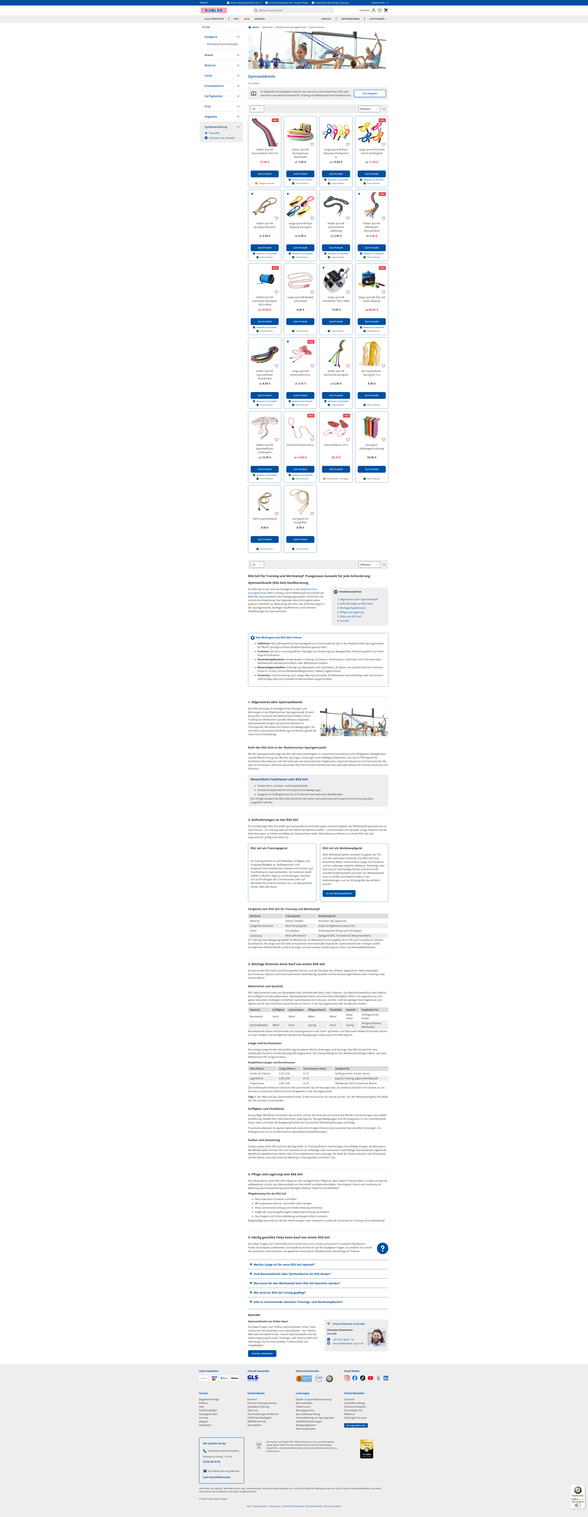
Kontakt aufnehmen (262, 1353)
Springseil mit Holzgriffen (300, 520)
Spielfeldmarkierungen (309, 1421)
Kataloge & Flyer (208, 1414)
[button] (221, 36)
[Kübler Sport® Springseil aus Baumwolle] (300, 132)
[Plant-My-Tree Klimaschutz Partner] (259, 1445)
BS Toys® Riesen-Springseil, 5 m (372, 372)
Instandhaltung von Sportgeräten (315, 1417)
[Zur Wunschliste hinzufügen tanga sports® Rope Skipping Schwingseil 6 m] (348, 144)
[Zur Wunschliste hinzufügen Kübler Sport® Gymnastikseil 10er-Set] (276, 144)
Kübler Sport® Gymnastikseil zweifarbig (336, 227)
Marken (260, 18)
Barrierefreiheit (314, 1506)
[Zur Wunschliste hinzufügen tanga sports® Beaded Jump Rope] (312, 292)
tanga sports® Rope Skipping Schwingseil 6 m (336, 153)
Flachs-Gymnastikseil (265, 518)
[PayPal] (224, 1378)
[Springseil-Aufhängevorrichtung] (372, 428)
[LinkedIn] (386, 1378)
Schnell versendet (258, 1371)
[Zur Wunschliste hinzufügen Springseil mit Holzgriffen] (312, 513)
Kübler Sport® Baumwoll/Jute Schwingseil (264, 448)
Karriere (252, 1399)
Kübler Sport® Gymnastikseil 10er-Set (265, 151)
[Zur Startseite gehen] (214, 10)
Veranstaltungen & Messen (263, 1414)
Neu (236, 18)
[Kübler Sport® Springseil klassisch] (265, 206)
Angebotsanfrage (209, 1399)
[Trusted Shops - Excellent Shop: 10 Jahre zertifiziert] (366, 1448)
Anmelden (364, 10)
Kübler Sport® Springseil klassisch (265, 225)
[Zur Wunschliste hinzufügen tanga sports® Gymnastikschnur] (312, 366)
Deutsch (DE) (378, 2)
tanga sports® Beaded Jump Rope (300, 299)
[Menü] (583, 1487)
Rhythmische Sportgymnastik (291, 27)
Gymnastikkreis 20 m (336, 445)
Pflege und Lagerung (352, 612)
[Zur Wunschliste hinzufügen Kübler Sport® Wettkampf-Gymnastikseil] (383, 218)
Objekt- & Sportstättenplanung (313, 1399)
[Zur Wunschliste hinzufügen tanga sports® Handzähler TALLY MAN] (348, 292)
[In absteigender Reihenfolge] (384, 109)
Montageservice (305, 1410)
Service (326, 18)
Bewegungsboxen (306, 1425)
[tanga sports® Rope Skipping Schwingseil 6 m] (336, 132)
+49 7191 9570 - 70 (343, 1339)
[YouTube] (370, 1378)
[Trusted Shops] (329, 1378)
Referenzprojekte (306, 1428)
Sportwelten (254, 1425)
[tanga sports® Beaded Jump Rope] (300, 280)
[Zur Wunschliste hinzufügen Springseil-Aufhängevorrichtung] (383, 440)
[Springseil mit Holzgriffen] (300, 502)
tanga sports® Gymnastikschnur (300, 372)
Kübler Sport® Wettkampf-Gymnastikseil (371, 227)
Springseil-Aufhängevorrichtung (371, 446)
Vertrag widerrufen (356, 1425)
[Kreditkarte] (214, 1378)
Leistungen (377, 18)
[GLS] (269, 1378)
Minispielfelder (304, 1403)
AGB (249, 1506)
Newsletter (205, 1425)
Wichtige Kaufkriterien (353, 608)
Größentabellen (208, 1410)
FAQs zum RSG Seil (350, 616)
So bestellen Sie (353, 1410)
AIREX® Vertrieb (256, 1421)
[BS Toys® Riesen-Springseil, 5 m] (372, 354)
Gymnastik (267, 27)
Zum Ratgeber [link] (370, 93)
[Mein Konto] (374, 10)
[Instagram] (347, 1378)
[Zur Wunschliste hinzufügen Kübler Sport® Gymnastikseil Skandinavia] (276, 366)
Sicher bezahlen (208, 1371)
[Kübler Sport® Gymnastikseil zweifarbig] (336, 206)
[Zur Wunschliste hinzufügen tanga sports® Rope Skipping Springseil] (312, 218)
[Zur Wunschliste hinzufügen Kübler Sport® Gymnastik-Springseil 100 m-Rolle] (276, 292)
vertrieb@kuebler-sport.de (348, 1343)
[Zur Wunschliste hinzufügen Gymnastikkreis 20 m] (348, 440)
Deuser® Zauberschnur (300, 445)
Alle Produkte (214, 18)
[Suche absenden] (255, 10)
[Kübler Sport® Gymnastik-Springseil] (336, 354)
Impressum (275, 1506)
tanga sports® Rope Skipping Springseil (300, 225)
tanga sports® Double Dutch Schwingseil (372, 151)
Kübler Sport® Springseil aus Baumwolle (300, 153)
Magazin (204, 1421)
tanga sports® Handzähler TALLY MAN (336, 299)
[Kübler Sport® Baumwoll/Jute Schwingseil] (265, 428)
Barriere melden (332, 1506)
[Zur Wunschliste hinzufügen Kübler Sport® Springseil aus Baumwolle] (312, 144)
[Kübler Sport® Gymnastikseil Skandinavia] (265, 354)
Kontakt (344, 620)
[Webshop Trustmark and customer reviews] (310, 1378)
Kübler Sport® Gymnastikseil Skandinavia (264, 374)
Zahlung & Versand (355, 1417)
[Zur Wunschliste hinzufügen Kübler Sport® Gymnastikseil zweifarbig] (348, 218)
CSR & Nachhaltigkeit (259, 1417)
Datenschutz (260, 1506)
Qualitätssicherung (258, 1406)
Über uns (252, 1410)
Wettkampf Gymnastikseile (222, 44)
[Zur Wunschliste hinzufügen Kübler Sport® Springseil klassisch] (276, 218)
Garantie (349, 1399)
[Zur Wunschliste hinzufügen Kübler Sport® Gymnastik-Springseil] (348, 366)
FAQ (201, 1406)
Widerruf (349, 1414)
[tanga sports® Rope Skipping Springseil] (300, 206)
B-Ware (203, 1403)
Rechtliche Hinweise (293, 1506)
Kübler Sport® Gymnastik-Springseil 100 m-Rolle (265, 301)
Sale (247, 18)
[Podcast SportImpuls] (378, 1378)
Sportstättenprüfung (308, 1414)
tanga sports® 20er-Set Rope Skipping (371, 299)
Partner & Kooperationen (262, 1403)
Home (255, 27)
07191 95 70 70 (211, 1462)
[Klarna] (234, 1378)
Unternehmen (350, 18)
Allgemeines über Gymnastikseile (359, 599)
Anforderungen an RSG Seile (356, 603)
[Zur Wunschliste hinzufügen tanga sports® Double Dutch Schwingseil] (383, 144)
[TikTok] (362, 1378)
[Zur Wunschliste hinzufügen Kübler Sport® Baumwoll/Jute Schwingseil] (276, 440)
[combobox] (293, 10)
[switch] (578, 1505)
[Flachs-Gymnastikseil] (265, 502)
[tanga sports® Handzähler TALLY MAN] (336, 280)
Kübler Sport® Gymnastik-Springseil (336, 372)
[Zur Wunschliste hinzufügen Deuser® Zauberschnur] (312, 440)
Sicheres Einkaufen (307, 1371)
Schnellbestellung (354, 1403)
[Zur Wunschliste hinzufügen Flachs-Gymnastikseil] (276, 513)
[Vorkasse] (203, 1378)
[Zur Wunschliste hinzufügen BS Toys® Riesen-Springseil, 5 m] (383, 366)
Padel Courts (303, 1406)
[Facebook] (354, 1378)
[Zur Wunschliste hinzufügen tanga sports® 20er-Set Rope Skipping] (383, 292)
